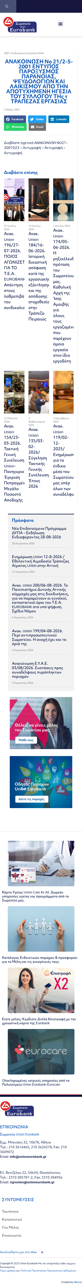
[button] (60, 23)
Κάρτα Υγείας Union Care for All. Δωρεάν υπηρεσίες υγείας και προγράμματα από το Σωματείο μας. (35, 896)
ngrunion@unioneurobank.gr (32, 1182)
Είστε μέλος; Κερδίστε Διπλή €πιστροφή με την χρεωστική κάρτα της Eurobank (39, 1021)
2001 (7, 53)
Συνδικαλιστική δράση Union (27, 53)
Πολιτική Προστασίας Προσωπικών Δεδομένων (48, 1270)
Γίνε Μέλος (10, 1227)
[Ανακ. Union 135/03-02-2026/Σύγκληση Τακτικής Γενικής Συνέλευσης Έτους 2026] (38, 392)
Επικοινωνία (11, 1235)
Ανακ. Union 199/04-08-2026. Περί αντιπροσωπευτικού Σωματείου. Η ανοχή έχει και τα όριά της (39, 637)
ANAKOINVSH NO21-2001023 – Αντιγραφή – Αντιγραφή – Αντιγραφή (36, 147)
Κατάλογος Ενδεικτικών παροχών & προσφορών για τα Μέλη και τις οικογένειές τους (39, 959)
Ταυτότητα (10, 1211)
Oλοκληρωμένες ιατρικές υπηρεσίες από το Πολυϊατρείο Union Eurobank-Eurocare (35, 1082)
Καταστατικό (12, 1219)
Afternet (78, 1282)
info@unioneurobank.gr (28, 1156)
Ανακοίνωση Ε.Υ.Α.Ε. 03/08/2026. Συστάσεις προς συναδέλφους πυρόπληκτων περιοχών (37, 670)
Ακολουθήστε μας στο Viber (18, 1252)
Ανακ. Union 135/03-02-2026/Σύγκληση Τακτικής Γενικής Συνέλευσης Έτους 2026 (39, 458)
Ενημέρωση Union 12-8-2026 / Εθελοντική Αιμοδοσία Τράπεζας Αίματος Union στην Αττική (40, 561)
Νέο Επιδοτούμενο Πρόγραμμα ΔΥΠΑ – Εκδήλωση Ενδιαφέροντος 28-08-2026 (39, 533)
